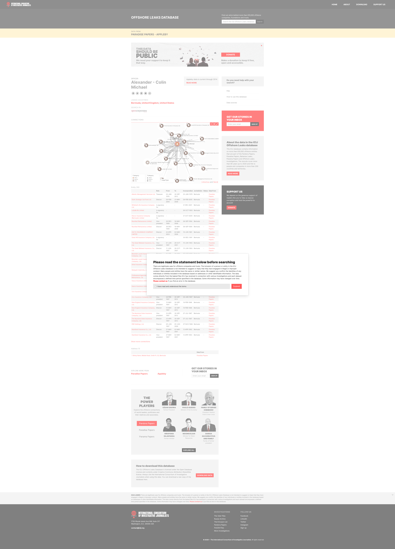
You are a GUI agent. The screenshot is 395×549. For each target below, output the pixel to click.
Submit (236, 286)
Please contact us (160, 281)
